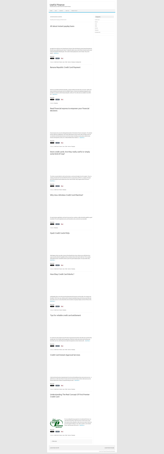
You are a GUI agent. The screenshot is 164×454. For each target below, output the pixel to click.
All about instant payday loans (62, 26)
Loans (63, 146)
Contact (61, 10)
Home (51, 10)
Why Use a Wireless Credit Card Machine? (66, 195)
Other (66, 146)
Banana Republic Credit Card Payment (65, 67)
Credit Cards (56, 146)
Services (69, 146)
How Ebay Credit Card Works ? (62, 274)
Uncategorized (97, 32)
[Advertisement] (71, 38)
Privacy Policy (74, 10)
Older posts (54, 441)
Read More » (56, 53)
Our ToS (67, 10)
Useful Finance (57, 4)
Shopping (56, 103)
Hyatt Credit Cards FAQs (60, 233)
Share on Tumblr (58, 58)
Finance (60, 146)
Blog (56, 10)
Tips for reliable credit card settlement (65, 315)
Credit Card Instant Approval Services (65, 355)
